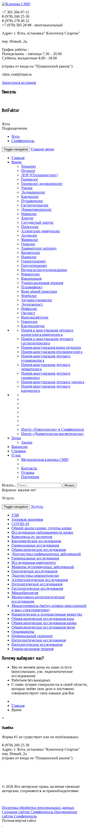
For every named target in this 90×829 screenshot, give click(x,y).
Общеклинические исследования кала (43, 619)
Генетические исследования (34, 571)
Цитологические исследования (37, 584)
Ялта (15, 136)
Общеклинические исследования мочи (43, 627)
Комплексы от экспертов (32, 537)
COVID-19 (20, 524)
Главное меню (42, 149)
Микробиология (25, 593)
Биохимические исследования (36, 541)
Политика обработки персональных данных (38, 808)
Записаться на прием (19, 82)
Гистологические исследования (37, 588)
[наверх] (2, 825)
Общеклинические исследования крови (44, 623)
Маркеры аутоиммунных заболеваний (43, 567)
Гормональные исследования (35, 545)
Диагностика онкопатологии (35, 575)
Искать (70, 485)
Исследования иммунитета (34, 562)
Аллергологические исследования (40, 580)
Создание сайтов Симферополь (28, 812)
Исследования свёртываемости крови (42, 532)
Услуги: (37, 506)
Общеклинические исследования (39, 550)
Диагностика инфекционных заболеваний (46, 554)
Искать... (9, 485)
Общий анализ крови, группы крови (42, 528)
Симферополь (23, 141)
